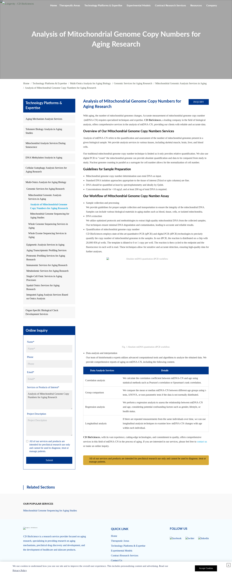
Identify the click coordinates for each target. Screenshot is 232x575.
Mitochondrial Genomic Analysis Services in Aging (181, 83)
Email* (30, 372)
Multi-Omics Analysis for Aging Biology (90, 83)
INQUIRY (198, 102)
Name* (30, 342)
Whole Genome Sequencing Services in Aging (48, 226)
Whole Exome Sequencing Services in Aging (47, 235)
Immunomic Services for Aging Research (46, 265)
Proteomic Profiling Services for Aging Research (45, 257)
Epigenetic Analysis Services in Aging (45, 244)
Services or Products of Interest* (43, 387)
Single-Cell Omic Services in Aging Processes (44, 278)
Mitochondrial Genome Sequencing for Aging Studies (49, 215)
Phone (30, 357)
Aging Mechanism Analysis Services (44, 119)
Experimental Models (139, 5)
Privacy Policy (20, 570)
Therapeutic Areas (69, 5)
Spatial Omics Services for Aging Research (42, 287)
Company (211, 5)
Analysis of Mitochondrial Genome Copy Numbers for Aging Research (49, 206)
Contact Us (116, 560)
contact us (202, 441)
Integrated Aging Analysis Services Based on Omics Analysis (47, 296)
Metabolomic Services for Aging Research (47, 271)
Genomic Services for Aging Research (133, 83)
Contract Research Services (170, 5)
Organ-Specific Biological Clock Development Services (42, 312)
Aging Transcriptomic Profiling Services (46, 250)
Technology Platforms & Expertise (103, 5)
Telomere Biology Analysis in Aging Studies (44, 131)
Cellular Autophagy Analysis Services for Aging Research (46, 169)
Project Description (36, 413)
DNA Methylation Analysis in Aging (44, 157)
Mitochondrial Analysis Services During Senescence (45, 145)
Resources (196, 5)
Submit (49, 460)
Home (53, 5)
